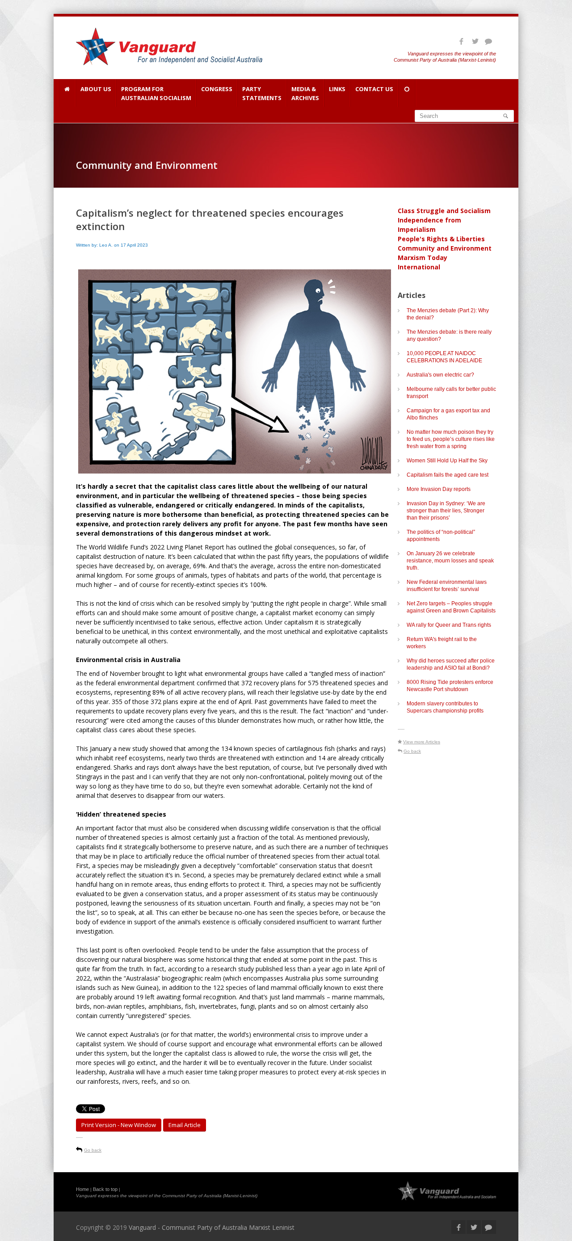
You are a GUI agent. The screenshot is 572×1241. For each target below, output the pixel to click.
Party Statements (262, 93)
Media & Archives (305, 93)
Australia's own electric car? (440, 375)
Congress (216, 89)
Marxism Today (422, 257)
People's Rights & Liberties (441, 239)
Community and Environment (445, 248)
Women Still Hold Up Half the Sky (447, 460)
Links (337, 89)
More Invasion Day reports (439, 489)
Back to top (105, 1189)
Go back (92, 1150)
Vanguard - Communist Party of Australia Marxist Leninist (211, 1227)
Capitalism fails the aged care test (447, 475)
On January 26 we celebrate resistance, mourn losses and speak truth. (450, 560)
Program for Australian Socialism (156, 93)
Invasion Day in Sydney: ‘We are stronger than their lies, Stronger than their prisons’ (446, 510)
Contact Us (374, 89)
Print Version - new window (118, 1125)
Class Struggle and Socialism (444, 210)
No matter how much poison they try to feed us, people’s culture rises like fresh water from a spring (451, 439)
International (419, 267)
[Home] (67, 93)
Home (82, 1189)
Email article (184, 1125)
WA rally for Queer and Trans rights (449, 625)
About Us (95, 89)
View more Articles (421, 741)
